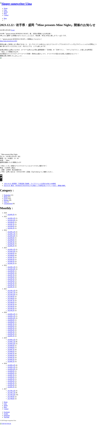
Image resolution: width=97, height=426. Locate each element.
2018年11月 (11, 367)
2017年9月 (11, 396)
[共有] (48, 180)
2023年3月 (11, 259)
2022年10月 (11, 269)
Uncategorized (8, 203)
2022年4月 (11, 281)
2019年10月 (11, 343)
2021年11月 (11, 292)
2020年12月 (11, 314)
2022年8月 (11, 273)
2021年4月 (11, 306)
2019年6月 (11, 351)
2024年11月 (11, 234)
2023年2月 (11, 261)
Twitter (6, 414)
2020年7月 (11, 324)
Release (6, 200)
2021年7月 (11, 300)
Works (6, 12)
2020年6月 (11, 326)
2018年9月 (11, 371)
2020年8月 (11, 322)
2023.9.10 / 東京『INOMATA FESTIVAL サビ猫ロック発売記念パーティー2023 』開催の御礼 (35, 185)
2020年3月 (11, 332)
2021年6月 (11, 302)
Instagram (7, 415)
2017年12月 (11, 391)
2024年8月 (11, 240)
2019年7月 (11, 349)
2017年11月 (11, 392)
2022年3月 (11, 283)
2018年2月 (11, 385)
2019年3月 (11, 357)
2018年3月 (11, 383)
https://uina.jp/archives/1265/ (8, 41)
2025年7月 (11, 224)
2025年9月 (11, 222)
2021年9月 (11, 296)
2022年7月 (11, 275)
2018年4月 (11, 381)
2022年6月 (11, 277)
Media (6, 197)
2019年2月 (11, 359)
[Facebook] (48, 175)
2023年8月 (11, 255)
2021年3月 (11, 308)
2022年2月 (11, 285)
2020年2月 (11, 334)
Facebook (7, 412)
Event (12, 30)
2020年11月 (11, 316)
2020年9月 (11, 320)
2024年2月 (11, 246)
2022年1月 (11, 287)
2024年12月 (11, 232)
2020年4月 (11, 330)
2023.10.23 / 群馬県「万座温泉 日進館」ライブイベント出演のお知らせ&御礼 (30, 183)
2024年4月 (11, 244)
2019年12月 (11, 339)
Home (5, 8)
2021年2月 (11, 310)
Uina (5, 10)
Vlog (5, 202)
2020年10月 (11, 318)
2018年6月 (11, 377)
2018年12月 (11, 365)
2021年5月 (11, 304)
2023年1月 (11, 263)
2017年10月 (11, 394)
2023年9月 (11, 253)
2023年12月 (11, 249)
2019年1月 (11, 361)
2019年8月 (11, 347)
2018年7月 (11, 375)
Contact (6, 15)
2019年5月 (11, 353)
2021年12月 (11, 290)
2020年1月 (11, 336)
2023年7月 (11, 257)
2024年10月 (11, 236)
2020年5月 (11, 328)
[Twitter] (48, 178)
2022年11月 (11, 267)
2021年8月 (11, 298)
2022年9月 (11, 271)
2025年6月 (11, 226)
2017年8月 (11, 398)
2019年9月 (11, 345)
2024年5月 (11, 242)
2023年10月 (11, 251)
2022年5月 (11, 279)
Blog (5, 13)
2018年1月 (11, 387)
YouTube (6, 417)
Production (7, 195)
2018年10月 (11, 369)
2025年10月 (11, 220)
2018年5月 (11, 379)
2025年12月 (11, 218)
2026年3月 (11, 214)
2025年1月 (11, 228)
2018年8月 (11, 373)
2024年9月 (11, 238)
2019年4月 (11, 355)
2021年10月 (11, 294)
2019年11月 (11, 341)
